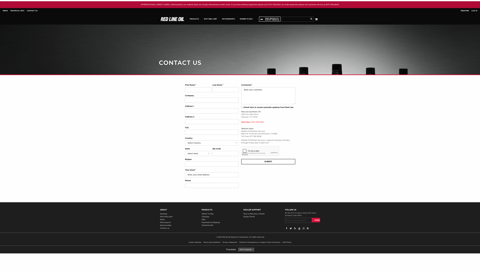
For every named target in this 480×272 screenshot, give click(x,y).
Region (188, 159)
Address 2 (189, 117)
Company (189, 96)
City (187, 128)
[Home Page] (172, 19)
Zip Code (216, 149)
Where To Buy (208, 214)
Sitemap (163, 214)
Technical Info (17, 11)
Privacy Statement (229, 242)
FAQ (203, 219)
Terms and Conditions (211, 242)
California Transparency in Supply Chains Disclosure (259, 242)
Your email (190, 170)
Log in (474, 11)
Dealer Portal (249, 217)
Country (188, 138)
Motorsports (165, 222)
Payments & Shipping (211, 222)
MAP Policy (287, 242)
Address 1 (189, 106)
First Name (190, 85)
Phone (188, 181)
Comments (246, 85)
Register (465, 11)
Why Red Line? (166, 217)
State (187, 149)
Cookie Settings (195, 242)
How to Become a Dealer (254, 214)
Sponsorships (166, 225)
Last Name (217, 85)
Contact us (32, 11)
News (5, 11)
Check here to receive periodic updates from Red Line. (269, 107)
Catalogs (205, 217)
